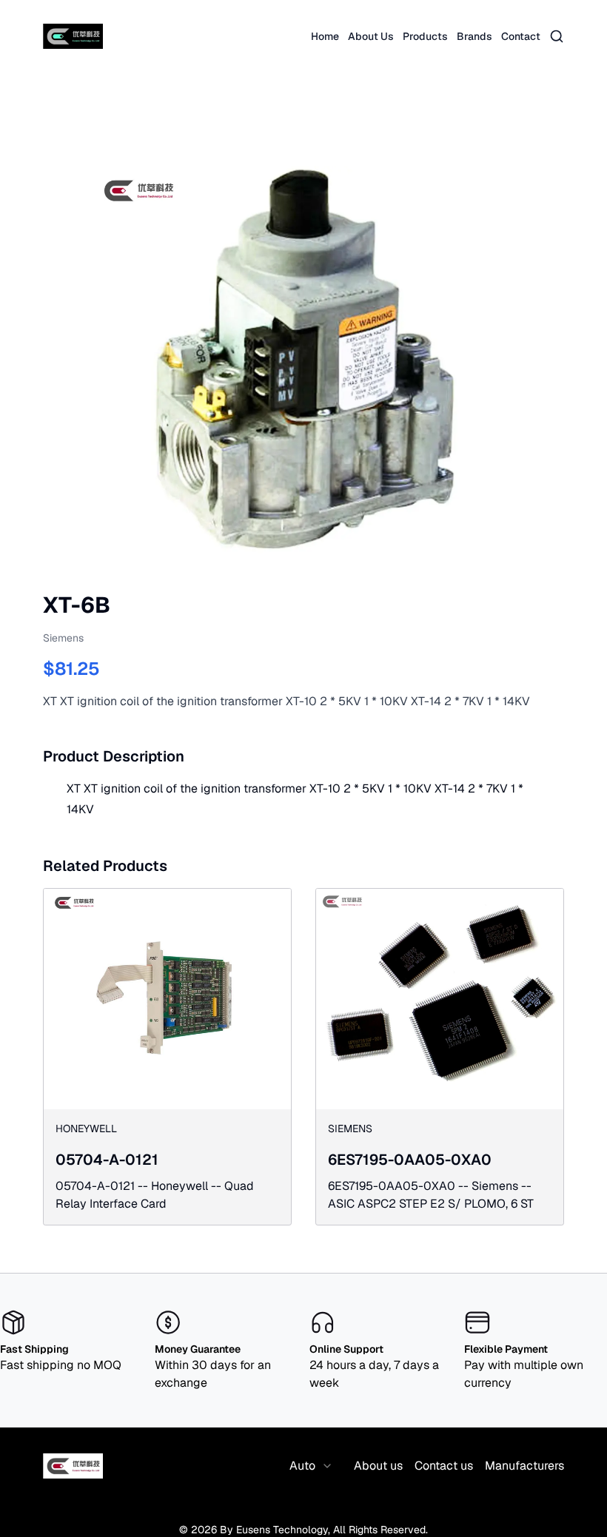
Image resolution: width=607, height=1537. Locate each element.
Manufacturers (524, 1465)
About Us (371, 36)
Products (425, 36)
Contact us (444, 1465)
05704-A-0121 (107, 1159)
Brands (474, 36)
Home (325, 36)
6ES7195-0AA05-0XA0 (410, 1159)
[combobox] (311, 1466)
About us (378, 1465)
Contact (520, 36)
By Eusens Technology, (275, 1529)
